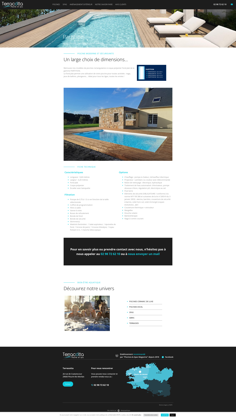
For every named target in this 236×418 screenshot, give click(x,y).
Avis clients (120, 4)
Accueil (65, 43)
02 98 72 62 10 (110, 254)
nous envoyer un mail (144, 254)
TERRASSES (134, 323)
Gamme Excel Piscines (86, 43)
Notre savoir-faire (104, 4)
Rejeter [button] (173, 415)
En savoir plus (136, 415)
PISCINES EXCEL (136, 307)
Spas (65, 4)
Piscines (56, 4)
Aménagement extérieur (81, 4)
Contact (68, 384)
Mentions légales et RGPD (165, 405)
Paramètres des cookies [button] (150, 415)
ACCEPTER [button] (165, 415)
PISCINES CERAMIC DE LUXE (141, 301)
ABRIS (131, 318)
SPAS (131, 312)
